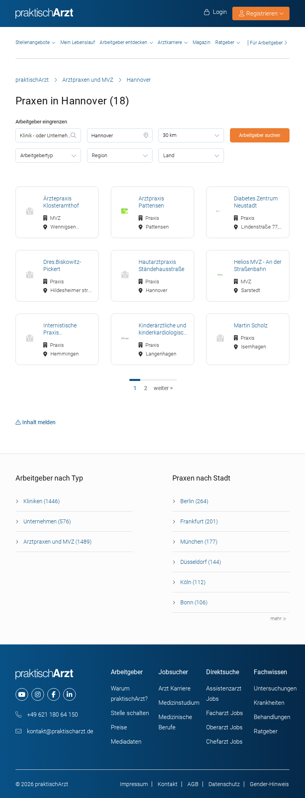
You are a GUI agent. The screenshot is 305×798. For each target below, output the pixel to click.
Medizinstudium (178, 702)
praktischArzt (32, 80)
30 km (170, 135)
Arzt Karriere (174, 688)
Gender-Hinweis (269, 784)
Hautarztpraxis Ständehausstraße (161, 265)
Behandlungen (272, 717)
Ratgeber (224, 42)
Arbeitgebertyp (36, 155)
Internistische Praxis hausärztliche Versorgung (60, 329)
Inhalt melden (39, 422)
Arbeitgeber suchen (259, 135)
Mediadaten (126, 741)
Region (99, 155)
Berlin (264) (194, 501)
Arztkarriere (170, 42)
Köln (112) (193, 582)
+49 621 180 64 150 (51, 714)
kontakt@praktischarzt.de (59, 731)
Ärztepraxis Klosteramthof (61, 202)
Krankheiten (269, 702)
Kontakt (168, 784)
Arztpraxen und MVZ (87, 80)
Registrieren (262, 13)
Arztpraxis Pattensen (151, 202)
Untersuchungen (275, 688)
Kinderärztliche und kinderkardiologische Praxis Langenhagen (163, 329)
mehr (276, 618)
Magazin (201, 42)
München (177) (199, 541)
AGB (193, 784)
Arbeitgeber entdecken (123, 42)
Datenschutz (224, 784)
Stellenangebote (32, 42)
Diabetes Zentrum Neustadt (256, 202)
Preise (119, 727)
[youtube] (21, 694)
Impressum (134, 784)
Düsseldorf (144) (200, 562)
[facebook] (53, 694)
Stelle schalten (130, 713)
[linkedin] (69, 694)
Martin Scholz (251, 325)
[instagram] (37, 694)
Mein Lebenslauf (77, 42)
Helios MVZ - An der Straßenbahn (258, 265)
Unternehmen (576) (47, 521)
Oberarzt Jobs (224, 727)
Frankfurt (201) (199, 521)
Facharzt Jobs (224, 713)
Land (168, 155)
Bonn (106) (194, 602)
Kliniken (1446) (41, 501)
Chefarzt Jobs (224, 741)
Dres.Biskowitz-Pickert (62, 265)
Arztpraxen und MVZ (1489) (57, 541)
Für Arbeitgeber (266, 42)
